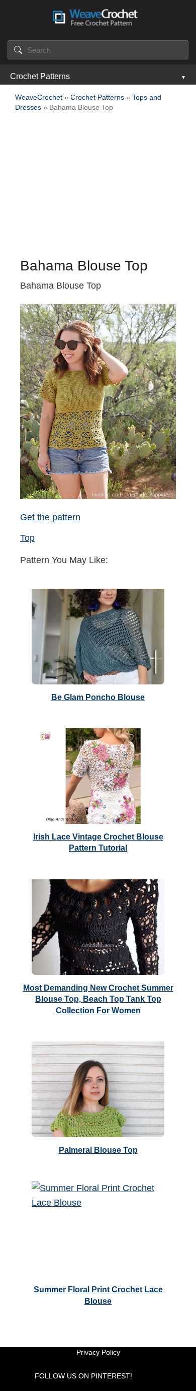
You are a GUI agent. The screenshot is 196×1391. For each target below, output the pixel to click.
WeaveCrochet (38, 97)
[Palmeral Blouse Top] (98, 1086)
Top (27, 538)
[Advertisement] (98, 188)
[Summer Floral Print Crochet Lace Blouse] (98, 1226)
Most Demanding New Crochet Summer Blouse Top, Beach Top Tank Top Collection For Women (98, 999)
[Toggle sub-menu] (182, 76)
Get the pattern (50, 517)
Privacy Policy (98, 1352)
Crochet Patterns (40, 76)
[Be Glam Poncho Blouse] (98, 634)
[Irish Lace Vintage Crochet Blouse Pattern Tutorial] (98, 773)
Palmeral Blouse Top (98, 1150)
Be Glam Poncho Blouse (98, 697)
